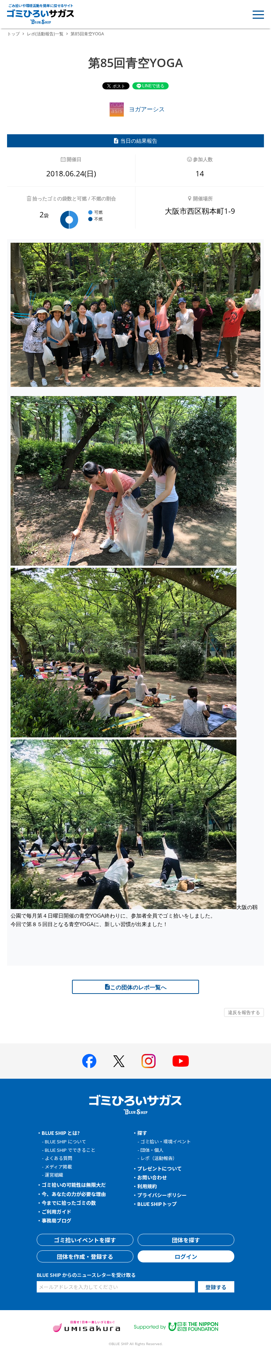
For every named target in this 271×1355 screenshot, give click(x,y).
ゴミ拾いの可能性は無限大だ (74, 1184)
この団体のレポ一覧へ (138, 987)
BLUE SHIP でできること (70, 1150)
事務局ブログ (56, 1220)
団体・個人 (151, 1150)
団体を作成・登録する (85, 1256)
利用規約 (147, 1186)
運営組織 (54, 1174)
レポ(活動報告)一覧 (45, 34)
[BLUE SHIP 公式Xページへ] (119, 1061)
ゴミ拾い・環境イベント (165, 1141)
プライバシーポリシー (162, 1194)
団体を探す (186, 1240)
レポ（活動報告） (158, 1158)
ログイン (186, 1256)
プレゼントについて (159, 1168)
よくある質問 (58, 1158)
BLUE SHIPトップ (157, 1203)
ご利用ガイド (56, 1211)
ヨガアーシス (146, 109)
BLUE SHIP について (65, 1141)
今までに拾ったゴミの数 (69, 1202)
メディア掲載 (58, 1166)
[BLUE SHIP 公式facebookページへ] (89, 1061)
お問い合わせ (152, 1177)
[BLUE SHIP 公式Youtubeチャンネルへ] (181, 1061)
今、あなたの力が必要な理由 (74, 1193)
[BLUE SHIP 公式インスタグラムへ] (148, 1061)
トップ (13, 34)
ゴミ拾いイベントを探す (85, 1240)
